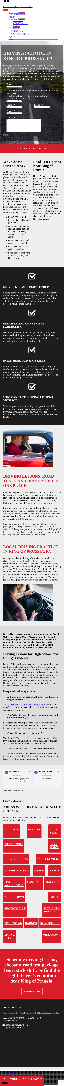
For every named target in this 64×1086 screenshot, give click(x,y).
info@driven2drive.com (17, 1024)
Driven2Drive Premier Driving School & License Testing (18, 7)
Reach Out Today (32, 991)
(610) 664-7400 (13, 1027)
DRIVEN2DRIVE (13, 1072)
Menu (6, 10)
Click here (5, 1083)
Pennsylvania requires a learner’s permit (26, 704)
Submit (5, 135)
